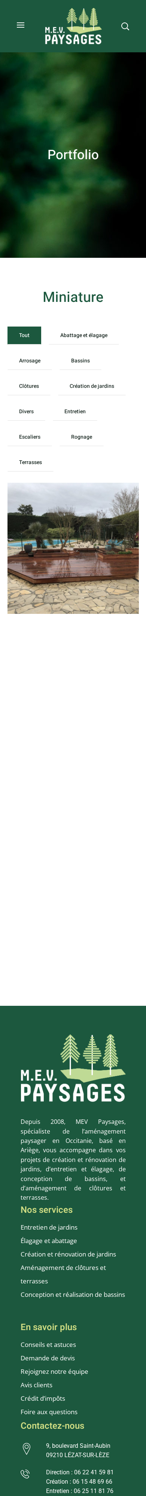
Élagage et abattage (49, 1240)
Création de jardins (92, 386)
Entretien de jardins (50, 1227)
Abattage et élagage (83, 335)
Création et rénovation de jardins (68, 1254)
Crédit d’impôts (43, 1398)
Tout (24, 335)
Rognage (81, 437)
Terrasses (30, 462)
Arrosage (29, 361)
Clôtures (29, 386)
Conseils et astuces (48, 1344)
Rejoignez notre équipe (54, 1371)
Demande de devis (48, 1358)
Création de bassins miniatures (61, 507)
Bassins (80, 361)
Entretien (75, 411)
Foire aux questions (49, 1411)
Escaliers (29, 437)
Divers (26, 411)
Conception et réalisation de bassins (73, 1294)
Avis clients (36, 1385)
